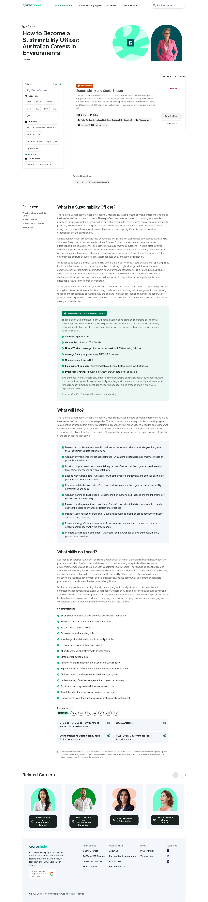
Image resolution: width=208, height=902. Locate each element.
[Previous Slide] (175, 775)
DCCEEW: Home (124, 722)
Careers (32, 26)
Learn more (174, 124)
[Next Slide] (183, 775)
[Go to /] (23, 26)
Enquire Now (171, 116)
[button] (63, 713)
